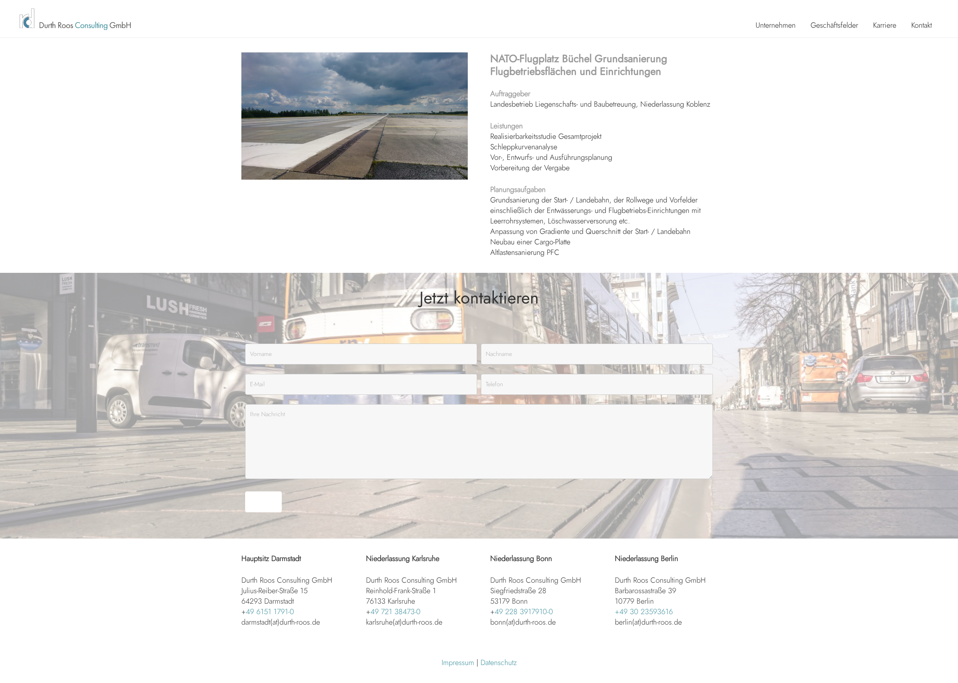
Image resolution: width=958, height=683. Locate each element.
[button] (802, 25)
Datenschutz (498, 662)
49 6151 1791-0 (270, 611)
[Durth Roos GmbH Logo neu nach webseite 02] (77, 18)
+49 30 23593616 (644, 611)
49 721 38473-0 (395, 611)
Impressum (458, 662)
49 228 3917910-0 (524, 611)
